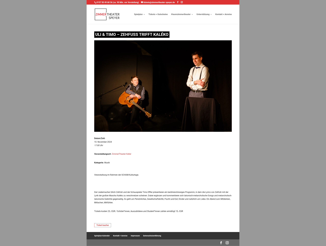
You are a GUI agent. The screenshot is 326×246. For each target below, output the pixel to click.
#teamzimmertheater (181, 14)
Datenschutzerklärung (152, 236)
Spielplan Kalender (102, 236)
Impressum (135, 236)
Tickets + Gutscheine (158, 14)
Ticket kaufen (102, 225)
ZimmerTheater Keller (121, 154)
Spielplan (138, 14)
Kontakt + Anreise (223, 14)
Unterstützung (202, 14)
